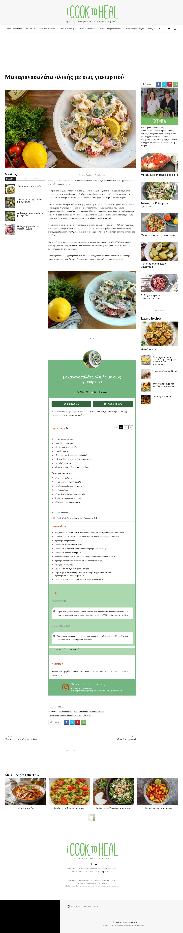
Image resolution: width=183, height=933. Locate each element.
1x (121, 427)
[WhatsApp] (175, 84)
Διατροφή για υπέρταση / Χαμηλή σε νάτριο (65, 715)
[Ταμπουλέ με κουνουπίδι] (10, 189)
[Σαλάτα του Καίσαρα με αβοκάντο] (159, 191)
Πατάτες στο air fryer (162, 396)
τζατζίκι (54, 204)
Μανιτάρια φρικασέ (126, 739)
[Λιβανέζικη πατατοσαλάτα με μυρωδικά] (10, 216)
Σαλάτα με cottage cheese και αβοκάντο (29, 200)
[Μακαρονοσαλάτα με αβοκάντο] (159, 222)
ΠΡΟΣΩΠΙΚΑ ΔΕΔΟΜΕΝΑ (93, 872)
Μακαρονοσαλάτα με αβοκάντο (159, 235)
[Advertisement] (91, 51)
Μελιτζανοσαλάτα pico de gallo (159, 174)
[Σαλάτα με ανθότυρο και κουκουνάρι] (113, 791)
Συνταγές (87, 715)
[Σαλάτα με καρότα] (25, 791)
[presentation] (91, 335)
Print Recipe (100, 175)
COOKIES (108, 872)
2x (126, 427)
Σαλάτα (60, 707)
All (26, 179)
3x (131, 427)
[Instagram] (164, 29)
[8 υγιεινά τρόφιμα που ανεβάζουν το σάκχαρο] (146, 387)
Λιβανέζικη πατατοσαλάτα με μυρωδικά (30, 214)
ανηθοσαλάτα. (117, 259)
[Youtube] (169, 29)
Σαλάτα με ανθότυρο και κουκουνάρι (113, 808)
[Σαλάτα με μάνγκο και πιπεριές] (157, 791)
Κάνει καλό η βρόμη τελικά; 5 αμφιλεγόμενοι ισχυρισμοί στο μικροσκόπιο (164, 360)
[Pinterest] (169, 84)
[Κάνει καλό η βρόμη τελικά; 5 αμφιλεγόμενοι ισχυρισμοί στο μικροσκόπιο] (146, 360)
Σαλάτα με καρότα (25, 808)
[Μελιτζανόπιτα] (159, 334)
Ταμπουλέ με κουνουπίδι (29, 186)
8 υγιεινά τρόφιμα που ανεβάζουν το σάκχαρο (163, 384)
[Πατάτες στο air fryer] (146, 399)
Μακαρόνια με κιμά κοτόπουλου (21, 739)
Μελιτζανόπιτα (148, 349)
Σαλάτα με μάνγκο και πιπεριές (157, 808)
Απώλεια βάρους (66, 711)
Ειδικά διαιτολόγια (97, 711)
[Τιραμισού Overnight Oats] (146, 374)
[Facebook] (160, 29)
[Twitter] (164, 84)
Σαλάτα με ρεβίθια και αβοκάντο (69, 808)
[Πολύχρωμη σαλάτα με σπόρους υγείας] (10, 229)
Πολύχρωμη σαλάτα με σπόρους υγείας (28, 227)
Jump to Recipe (85, 175)
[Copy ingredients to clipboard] (66, 427)
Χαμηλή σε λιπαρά (81, 711)
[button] (174, 28)
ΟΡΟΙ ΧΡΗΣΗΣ (76, 872)
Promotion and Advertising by (114, 925)
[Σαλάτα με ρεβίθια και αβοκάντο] (69, 791)
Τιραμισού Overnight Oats (165, 371)
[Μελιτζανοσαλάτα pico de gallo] (159, 162)
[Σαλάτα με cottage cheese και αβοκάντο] (10, 202)
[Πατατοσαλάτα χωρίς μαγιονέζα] (159, 251)
